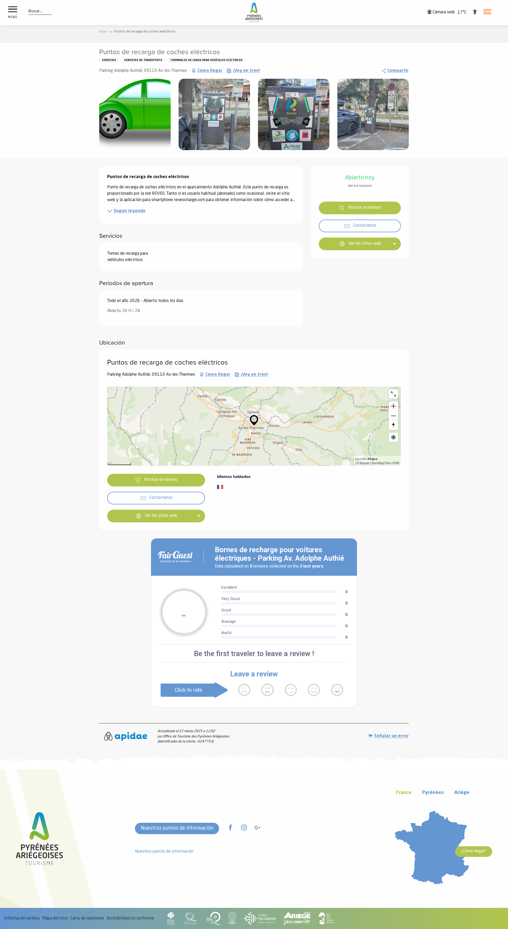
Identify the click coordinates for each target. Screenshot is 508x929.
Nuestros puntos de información (177, 828)
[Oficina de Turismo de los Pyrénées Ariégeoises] (254, 12)
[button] (35, 11)
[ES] (488, 11)
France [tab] (403, 793)
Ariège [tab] (461, 793)
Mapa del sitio (55, 918)
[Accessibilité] (475, 11)
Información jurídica (22, 918)
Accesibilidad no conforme (130, 918)
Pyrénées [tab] (433, 793)
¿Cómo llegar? (473, 851)
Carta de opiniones (87, 918)
